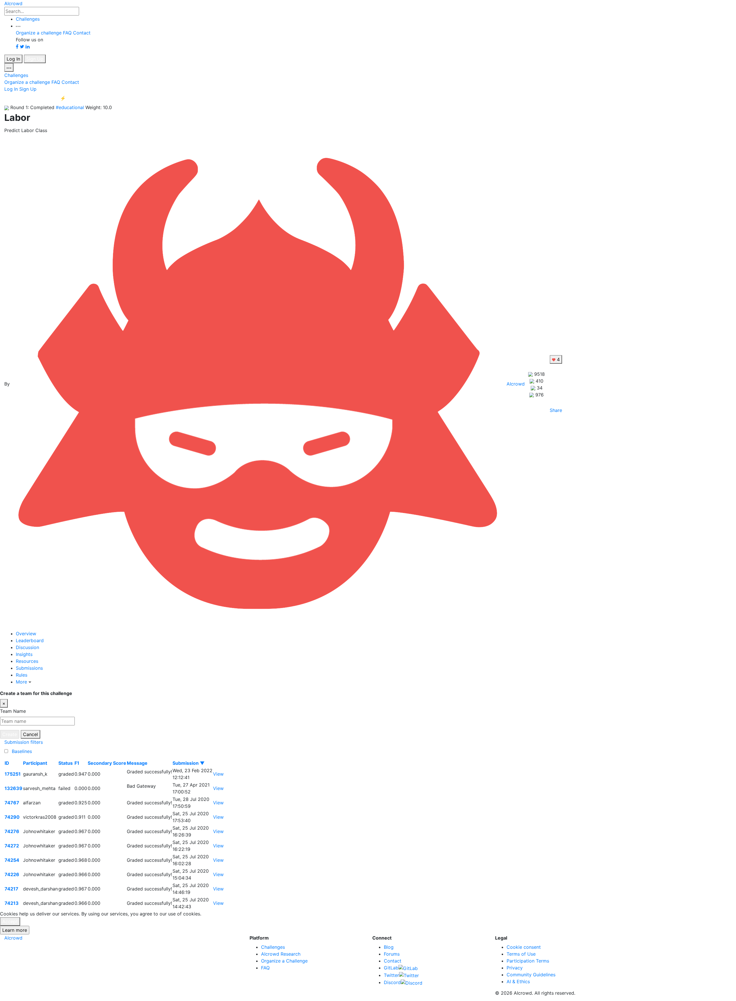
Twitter (391, 975)
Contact (82, 33)
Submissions (29, 668)
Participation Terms (528, 961)
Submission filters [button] (23, 742)
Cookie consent (524, 947)
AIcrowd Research (280, 954)
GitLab (391, 968)
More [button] (22, 682)
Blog (389, 947)
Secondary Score (107, 763)
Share (556, 410)
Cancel (30, 734)
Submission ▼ (188, 763)
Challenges (28, 19)
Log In (13, 59)
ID (7, 763)
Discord (392, 982)
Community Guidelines (531, 974)
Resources (27, 661)
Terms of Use (521, 954)
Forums (392, 954)
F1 (76, 763)
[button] (18, 26)
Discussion (27, 647)
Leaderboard (30, 640)
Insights (24, 654)
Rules (21, 675)
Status (65, 763)
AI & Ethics (518, 981)
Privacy (515, 968)
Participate (720, 693)
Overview (26, 633)
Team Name (13, 711)
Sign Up (34, 59)
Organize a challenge (39, 33)
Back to (42, 98)
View (218, 774)
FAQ (67, 33)
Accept (10, 921)
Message (137, 763)
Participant (35, 763)
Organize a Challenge (284, 961)
